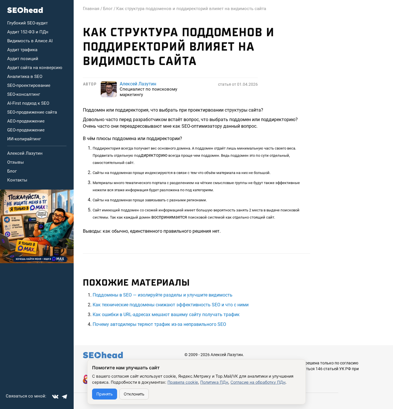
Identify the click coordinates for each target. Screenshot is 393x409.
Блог (12, 171)
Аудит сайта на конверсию (34, 67)
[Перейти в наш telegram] (64, 396)
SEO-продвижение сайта (32, 112)
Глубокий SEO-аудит (27, 23)
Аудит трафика (22, 49)
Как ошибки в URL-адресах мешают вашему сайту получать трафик (166, 314)
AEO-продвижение (26, 121)
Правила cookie (182, 382)
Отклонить (134, 393)
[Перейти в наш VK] (55, 396)
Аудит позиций (22, 58)
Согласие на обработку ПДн (257, 382)
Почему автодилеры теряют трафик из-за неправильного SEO (159, 324)
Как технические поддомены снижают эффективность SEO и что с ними (171, 304)
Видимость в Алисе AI (30, 40)
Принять (104, 393)
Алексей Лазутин (25, 153)
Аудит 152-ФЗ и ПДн (27, 32)
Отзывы (15, 162)
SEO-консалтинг (23, 94)
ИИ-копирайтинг (24, 139)
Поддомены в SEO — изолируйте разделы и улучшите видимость (162, 295)
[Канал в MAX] (37, 226)
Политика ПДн (214, 382)
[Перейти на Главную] (25, 10)
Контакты (17, 180)
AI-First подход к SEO (28, 103)
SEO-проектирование (28, 85)
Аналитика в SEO (24, 76)
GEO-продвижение (26, 130)
